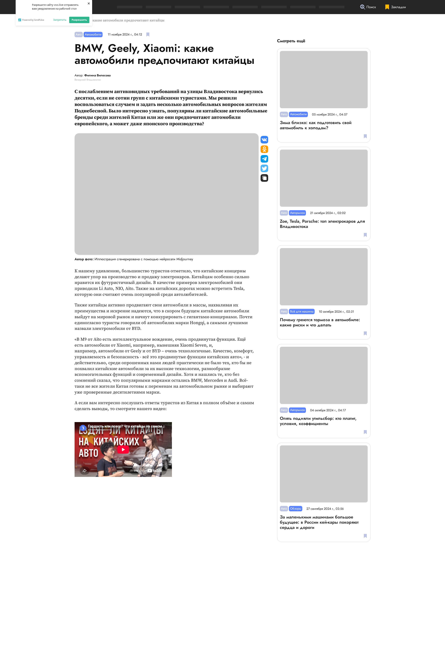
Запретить (59, 19)
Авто (79, 34)
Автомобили (93, 34)
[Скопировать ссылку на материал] (264, 178)
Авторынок (297, 213)
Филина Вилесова (97, 75)
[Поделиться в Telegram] (264, 159)
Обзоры (295, 508)
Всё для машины (302, 311)
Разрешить (79, 19)
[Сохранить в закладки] (147, 35)
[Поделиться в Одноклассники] (264, 149)
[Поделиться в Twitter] (264, 168)
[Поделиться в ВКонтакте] (264, 140)
